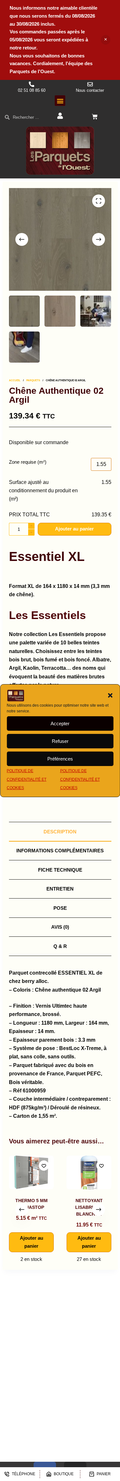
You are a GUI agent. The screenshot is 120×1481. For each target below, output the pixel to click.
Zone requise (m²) (27, 462)
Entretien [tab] (60, 888)
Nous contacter (90, 90)
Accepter (60, 723)
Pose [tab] (60, 908)
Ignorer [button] (105, 40)
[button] (110, 695)
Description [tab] (60, 831)
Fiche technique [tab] (60, 870)
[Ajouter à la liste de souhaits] (51, 1165)
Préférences (60, 759)
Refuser (60, 741)
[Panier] (95, 117)
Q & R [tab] (60, 946)
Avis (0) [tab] (60, 927)
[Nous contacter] (90, 84)
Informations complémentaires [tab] (60, 850)
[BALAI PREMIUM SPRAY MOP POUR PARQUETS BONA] (96, 1172)
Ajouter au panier (74, 528)
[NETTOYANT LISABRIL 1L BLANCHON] (38, 1172)
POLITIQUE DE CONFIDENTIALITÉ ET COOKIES (26, 779)
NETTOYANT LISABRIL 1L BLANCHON (38, 1207)
